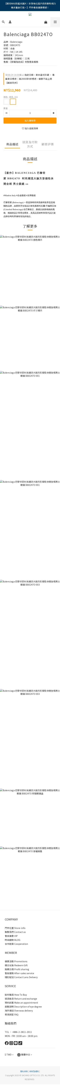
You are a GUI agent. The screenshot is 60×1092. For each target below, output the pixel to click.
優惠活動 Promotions (16, 961)
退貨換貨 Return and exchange (21, 998)
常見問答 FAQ (11, 1014)
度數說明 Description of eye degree (23, 1006)
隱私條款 (24, 1071)
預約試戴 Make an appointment (21, 1002)
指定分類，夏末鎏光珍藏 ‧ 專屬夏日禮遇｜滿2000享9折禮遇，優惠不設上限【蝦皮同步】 (30, 78)
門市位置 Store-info (15, 928)
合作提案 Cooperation (16, 943)
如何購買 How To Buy (16, 994)
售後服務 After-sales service (19, 973)
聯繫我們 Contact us (15, 932)
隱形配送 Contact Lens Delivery (21, 977)
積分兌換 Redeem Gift (16, 965)
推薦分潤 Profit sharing (17, 969)
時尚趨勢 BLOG (12, 939)
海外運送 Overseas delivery (19, 1010)
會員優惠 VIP (11, 935)
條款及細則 (34, 1071)
